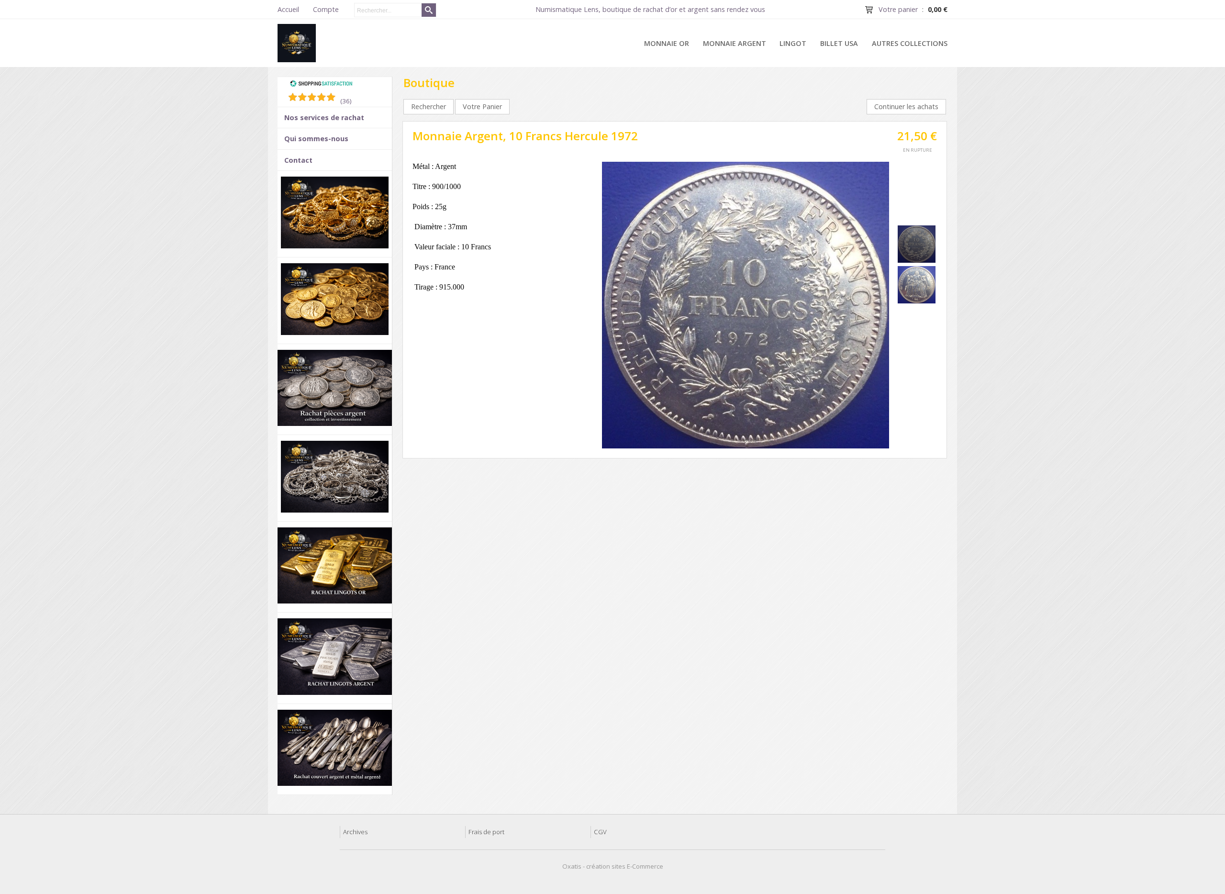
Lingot (793, 43)
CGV (600, 831)
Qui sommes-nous (316, 138)
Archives (355, 831)
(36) (346, 101)
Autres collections (909, 43)
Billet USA (839, 43)
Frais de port (486, 831)
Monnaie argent (734, 43)
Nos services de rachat (324, 117)
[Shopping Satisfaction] (321, 84)
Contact (298, 160)
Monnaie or (666, 43)
